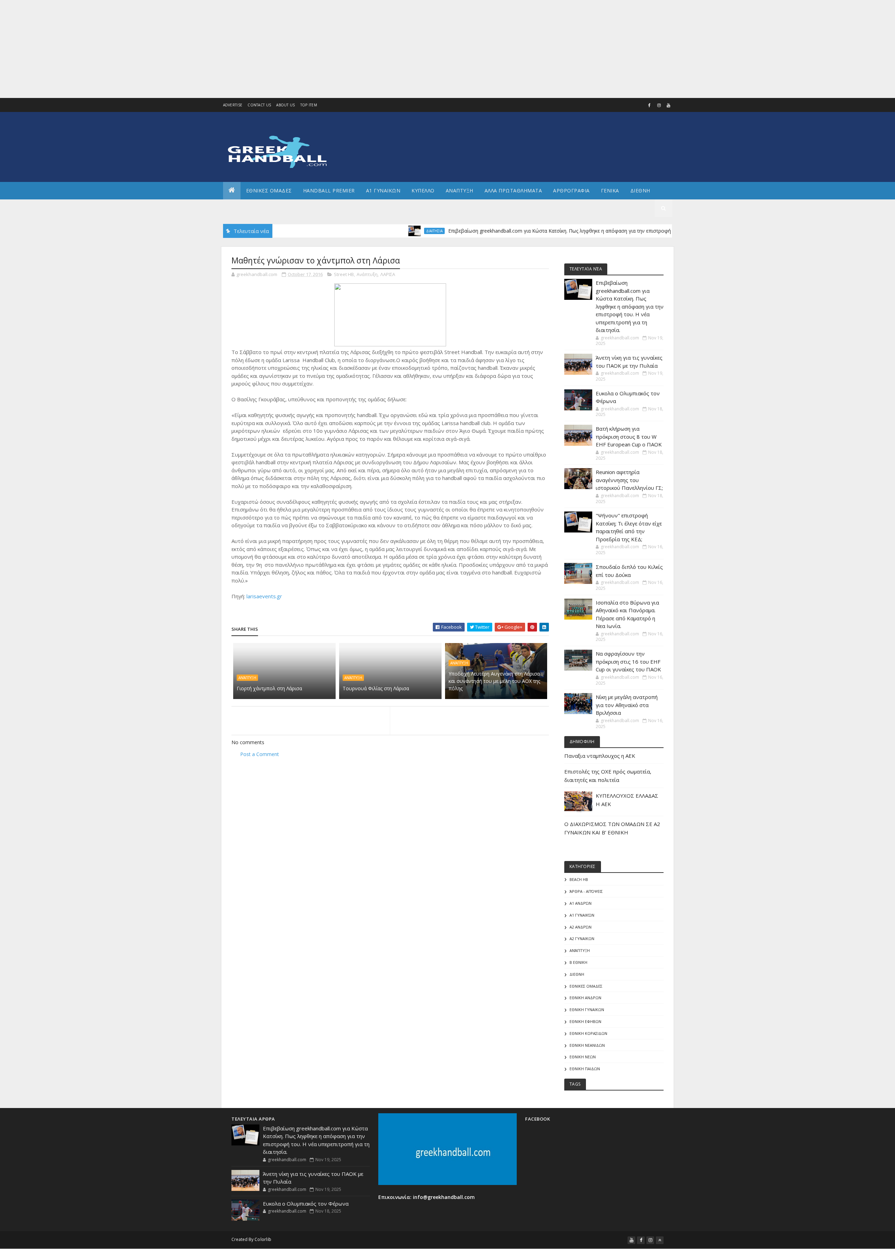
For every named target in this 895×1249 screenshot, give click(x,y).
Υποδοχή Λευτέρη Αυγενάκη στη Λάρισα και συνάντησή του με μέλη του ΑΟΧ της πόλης (494, 681)
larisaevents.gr (264, 596)
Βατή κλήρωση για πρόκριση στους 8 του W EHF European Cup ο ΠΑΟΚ (629, 436)
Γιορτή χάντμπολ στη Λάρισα (269, 688)
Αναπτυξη (459, 190)
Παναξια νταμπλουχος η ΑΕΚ (599, 755)
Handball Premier (329, 190)
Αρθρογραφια (571, 190)
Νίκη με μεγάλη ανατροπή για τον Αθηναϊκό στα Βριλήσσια (627, 704)
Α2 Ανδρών (581, 927)
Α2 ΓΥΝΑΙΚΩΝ (582, 938)
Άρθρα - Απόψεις (586, 891)
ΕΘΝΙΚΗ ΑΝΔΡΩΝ (585, 997)
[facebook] (649, 105)
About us (285, 105)
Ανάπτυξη (367, 274)
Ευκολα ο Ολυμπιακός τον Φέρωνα (306, 1203)
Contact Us (259, 105)
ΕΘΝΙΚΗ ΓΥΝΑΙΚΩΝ (587, 1009)
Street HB (344, 274)
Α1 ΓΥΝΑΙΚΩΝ (383, 190)
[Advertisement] (210, 49)
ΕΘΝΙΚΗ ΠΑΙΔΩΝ (585, 1068)
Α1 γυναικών (582, 915)
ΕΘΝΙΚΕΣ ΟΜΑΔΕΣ (269, 190)
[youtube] (668, 105)
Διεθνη (640, 190)
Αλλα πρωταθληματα (513, 190)
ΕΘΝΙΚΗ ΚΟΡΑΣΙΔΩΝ (588, 1033)
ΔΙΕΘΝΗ (577, 974)
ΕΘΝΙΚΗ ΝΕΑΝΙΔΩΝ (587, 1045)
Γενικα (610, 190)
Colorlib (263, 1239)
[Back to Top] (660, 1240)
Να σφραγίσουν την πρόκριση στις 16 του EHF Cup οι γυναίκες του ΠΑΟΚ (628, 661)
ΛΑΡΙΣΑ (387, 274)
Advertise (233, 105)
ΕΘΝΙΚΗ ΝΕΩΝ (583, 1056)
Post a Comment (259, 754)
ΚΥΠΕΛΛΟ (423, 190)
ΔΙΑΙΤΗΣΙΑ (406, 230)
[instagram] (659, 105)
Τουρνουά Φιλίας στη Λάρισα (376, 688)
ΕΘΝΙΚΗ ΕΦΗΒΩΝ (585, 1021)
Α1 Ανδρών (581, 903)
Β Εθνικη (578, 962)
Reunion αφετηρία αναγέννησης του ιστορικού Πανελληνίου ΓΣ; (629, 479)
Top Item (308, 105)
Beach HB (579, 879)
